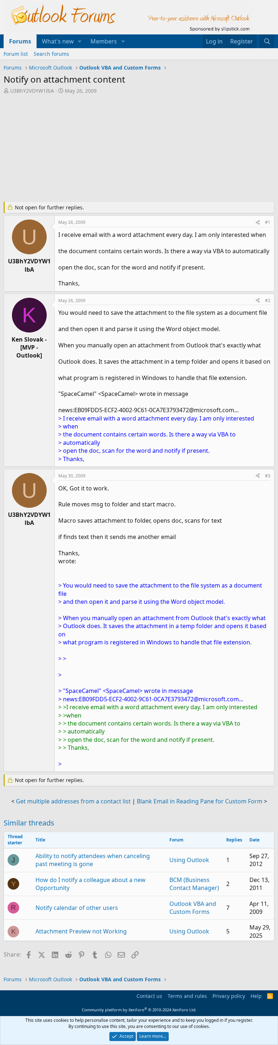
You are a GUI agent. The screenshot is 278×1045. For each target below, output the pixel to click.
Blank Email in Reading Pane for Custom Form (199, 801)
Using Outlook (189, 860)
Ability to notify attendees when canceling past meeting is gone (92, 860)
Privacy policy (228, 995)
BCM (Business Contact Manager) (194, 884)
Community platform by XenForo (139, 1009)
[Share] (257, 222)
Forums (20, 41)
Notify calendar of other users (76, 908)
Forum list (16, 53)
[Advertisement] (139, 148)
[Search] (267, 41)
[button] (80, 41)
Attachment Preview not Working (81, 931)
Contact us (149, 995)
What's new (58, 41)
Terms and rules (187, 995)
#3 (267, 476)
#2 (267, 300)
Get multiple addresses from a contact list (73, 801)
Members (103, 41)
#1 (267, 222)
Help (256, 995)
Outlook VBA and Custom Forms (192, 908)
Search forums (51, 53)
